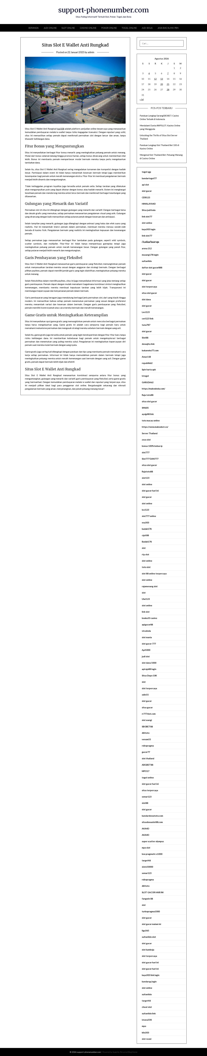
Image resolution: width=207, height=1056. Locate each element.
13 (161, 79)
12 (155, 79)
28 (168, 89)
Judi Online (50, 28)
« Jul (142, 99)
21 (168, 84)
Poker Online (109, 28)
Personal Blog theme (128, 1052)
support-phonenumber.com (103, 10)
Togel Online (129, 28)
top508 (60, 128)
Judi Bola (147, 28)
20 (161, 84)
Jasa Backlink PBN (168, 28)
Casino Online (88, 28)
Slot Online (68, 28)
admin (91, 52)
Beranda (34, 28)
